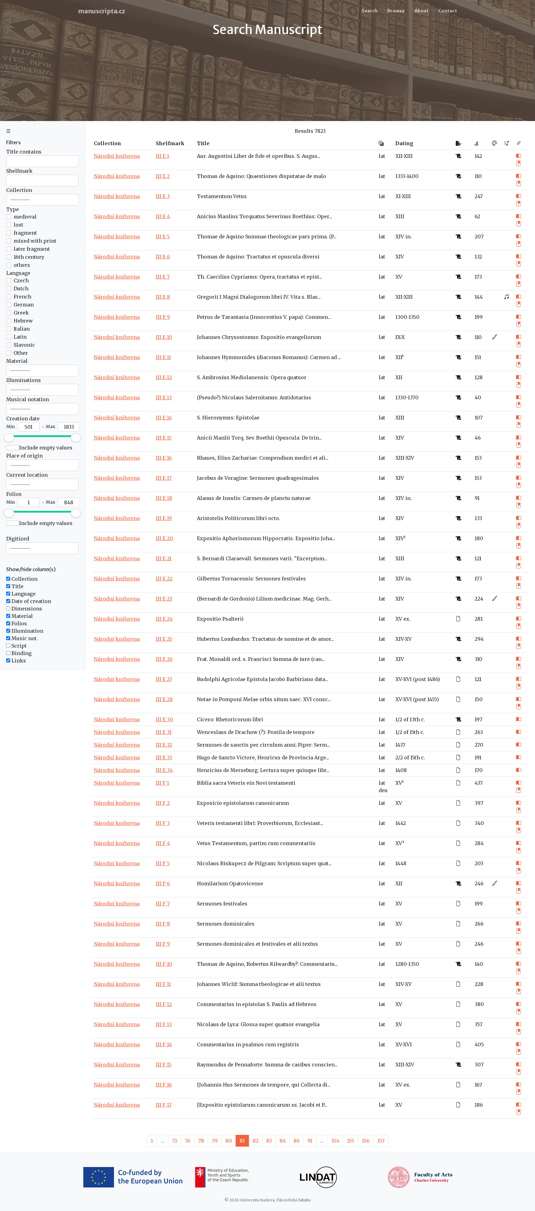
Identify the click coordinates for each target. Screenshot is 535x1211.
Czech (21, 280)
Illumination (26, 631)
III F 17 (164, 1105)
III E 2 (163, 176)
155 (350, 1141)
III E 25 (164, 639)
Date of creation (30, 601)
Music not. (24, 638)
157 (381, 1141)
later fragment (32, 249)
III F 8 (163, 924)
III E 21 (164, 558)
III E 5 (163, 236)
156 (366, 1141)
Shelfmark (19, 171)
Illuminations (23, 380)
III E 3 (163, 196)
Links (18, 661)
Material (17, 361)
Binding (21, 653)
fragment (25, 233)
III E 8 (163, 297)
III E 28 (164, 699)
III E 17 (164, 478)
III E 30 (164, 719)
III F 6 (163, 883)
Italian (22, 329)
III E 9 (163, 317)
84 (283, 1141)
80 (228, 1141)
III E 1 (162, 156)
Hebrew (23, 321)
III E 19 (164, 518)
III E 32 (164, 745)
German (24, 305)
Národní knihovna (117, 156)
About (421, 11)
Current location (27, 475)
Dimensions (26, 609)
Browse (396, 11)
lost (18, 225)
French (22, 296)
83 (269, 1141)
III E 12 (164, 377)
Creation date (23, 418)
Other (21, 353)
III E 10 (164, 337)
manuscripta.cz (101, 11)
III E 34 (164, 770)
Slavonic (24, 345)
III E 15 (164, 438)
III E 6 (163, 257)
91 (309, 1141)
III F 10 (164, 964)
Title (17, 586)
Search (369, 11)
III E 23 (164, 599)
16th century (29, 257)
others (22, 265)
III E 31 (164, 732)
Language (18, 273)
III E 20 (164, 538)
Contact (447, 11)
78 (201, 1141)
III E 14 (164, 418)
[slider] (9, 437)
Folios (14, 494)
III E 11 (163, 357)
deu (383, 790)
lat (382, 156)
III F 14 (164, 1044)
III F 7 (163, 904)
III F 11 (163, 984)
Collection (19, 190)
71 (174, 1141)
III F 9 (163, 944)
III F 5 (163, 863)
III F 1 (162, 783)
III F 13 (164, 1024)
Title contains (23, 152)
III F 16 (164, 1085)
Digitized (17, 539)
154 (335, 1141)
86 (297, 1141)
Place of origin (24, 456)
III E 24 (164, 619)
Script (18, 646)
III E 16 (164, 458)
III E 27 (164, 679)
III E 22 (164, 578)
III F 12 (164, 1004)
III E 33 (164, 757)
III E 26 (164, 659)
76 (187, 1141)
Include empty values (45, 448)
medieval (25, 217)
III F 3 (163, 823)
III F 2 (163, 803)
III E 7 (163, 277)
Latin (20, 337)
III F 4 (163, 843)
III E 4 (163, 216)
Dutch (21, 288)
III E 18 (164, 498)
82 (256, 1141)
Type (12, 209)
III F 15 (164, 1064)
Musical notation (27, 399)
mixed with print (35, 241)
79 (215, 1141)
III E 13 (164, 397)
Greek (21, 313)
